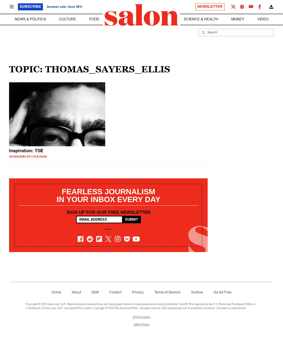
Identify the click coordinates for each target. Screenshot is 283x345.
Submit (131, 219)
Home (56, 292)
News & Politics (30, 19)
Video (262, 19)
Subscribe (30, 7)
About (76, 292)
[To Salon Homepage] (141, 15)
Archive (197, 292)
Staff (95, 292)
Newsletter (209, 7)
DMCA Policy (141, 325)
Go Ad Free (222, 292)
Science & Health (201, 19)
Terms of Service (167, 292)
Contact (115, 292)
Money (237, 19)
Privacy (138, 292)
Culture (67, 19)
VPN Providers (141, 317)
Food (94, 19)
